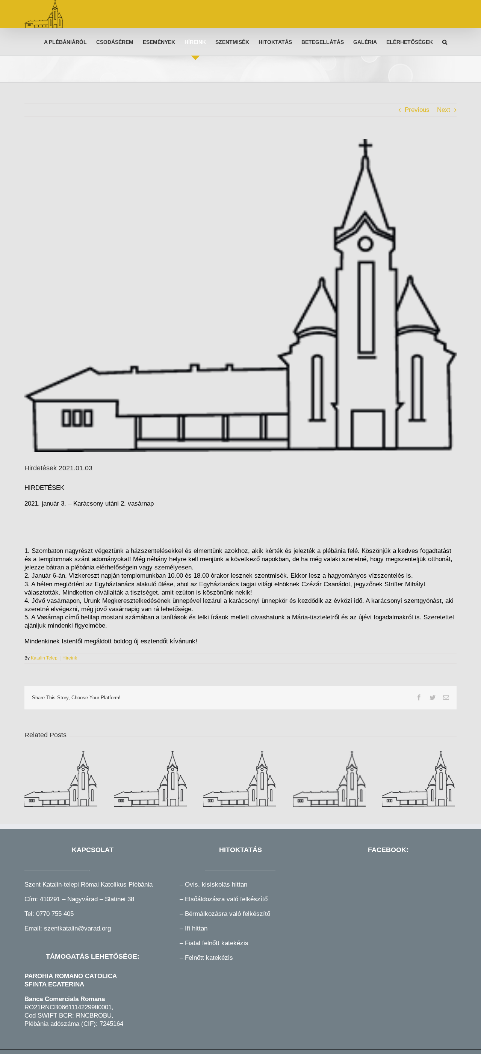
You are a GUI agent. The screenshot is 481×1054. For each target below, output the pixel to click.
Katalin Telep (44, 658)
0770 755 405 (55, 913)
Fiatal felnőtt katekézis (216, 943)
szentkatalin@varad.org (77, 928)
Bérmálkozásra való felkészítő (227, 913)
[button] (444, 42)
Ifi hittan (195, 928)
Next (443, 109)
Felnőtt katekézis (209, 957)
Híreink (69, 658)
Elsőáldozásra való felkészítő (226, 899)
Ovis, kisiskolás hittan (216, 884)
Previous (417, 109)
